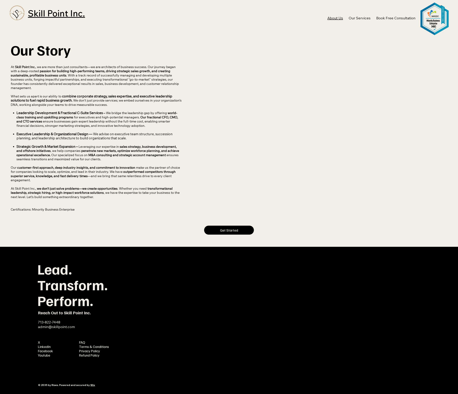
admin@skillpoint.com (56, 327)
